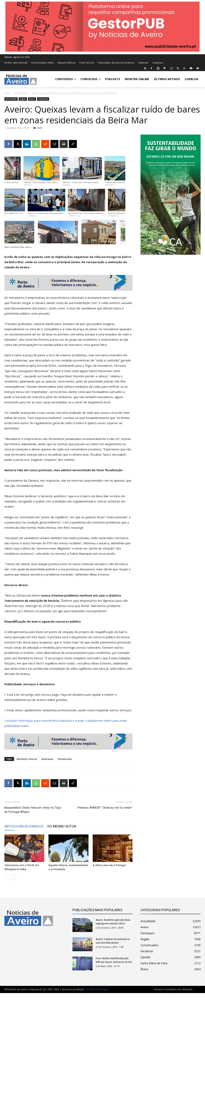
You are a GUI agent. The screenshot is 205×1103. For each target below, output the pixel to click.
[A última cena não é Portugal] (113, 848)
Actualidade (21, 93)
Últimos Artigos (167, 79)
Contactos (157, 62)
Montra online (137, 79)
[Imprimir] (64, 144)
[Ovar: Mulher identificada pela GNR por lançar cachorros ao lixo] (82, 963)
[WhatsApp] (184, 68)
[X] (178, 68)
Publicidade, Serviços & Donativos (116, 62)
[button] (145, 68)
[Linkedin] (27, 144)
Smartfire (90, 989)
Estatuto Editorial (66, 62)
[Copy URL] (73, 144)
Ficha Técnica (86, 62)
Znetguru (103, 989)
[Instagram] (158, 68)
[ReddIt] (45, 144)
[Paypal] (165, 68)
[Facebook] (151, 68)
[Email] (54, 144)
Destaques (43, 99)
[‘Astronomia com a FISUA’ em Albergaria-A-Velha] (24, 848)
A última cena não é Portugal (109, 865)
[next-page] (13, 877)
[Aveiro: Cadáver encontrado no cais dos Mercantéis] (82, 944)
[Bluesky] (198, 68)
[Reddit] (171, 68)
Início (7, 93)
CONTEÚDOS (64, 79)
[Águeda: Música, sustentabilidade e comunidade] (68, 848)
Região (23, 99)
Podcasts (112, 79)
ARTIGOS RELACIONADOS (23, 826)
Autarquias (47, 758)
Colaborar (143, 62)
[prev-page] (6, 877)
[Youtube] (191, 68)
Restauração (65, 758)
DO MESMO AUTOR (61, 826)
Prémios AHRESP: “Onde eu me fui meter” (105, 807)
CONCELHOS (88, 79)
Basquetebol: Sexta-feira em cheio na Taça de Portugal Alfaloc (32, 810)
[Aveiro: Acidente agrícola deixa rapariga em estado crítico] (82, 925)
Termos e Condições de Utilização (173, 989)
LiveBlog (191, 79)
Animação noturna (27, 758)
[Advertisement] (102, 1046)
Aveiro (32, 99)
